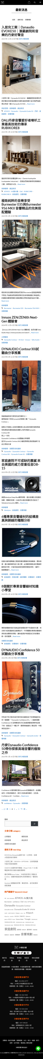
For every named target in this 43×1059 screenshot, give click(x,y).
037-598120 (24, 1023)
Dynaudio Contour (10, 340)
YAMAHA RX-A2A (9, 922)
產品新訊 (21, 108)
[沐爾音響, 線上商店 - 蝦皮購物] (25, 953)
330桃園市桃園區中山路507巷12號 (23, 997)
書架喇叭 (29, 929)
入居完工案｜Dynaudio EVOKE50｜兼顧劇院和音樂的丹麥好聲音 (20, 31)
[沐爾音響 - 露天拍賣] (28, 953)
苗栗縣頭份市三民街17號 (23, 1025)
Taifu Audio (35, 340)
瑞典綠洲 (6, 934)
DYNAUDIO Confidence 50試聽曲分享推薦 (21, 652)
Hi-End (21, 340)
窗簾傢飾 (12, 934)
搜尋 (6, 819)
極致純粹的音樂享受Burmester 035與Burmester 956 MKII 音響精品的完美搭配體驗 (21, 206)
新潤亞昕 (24, 929)
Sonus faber (20, 919)
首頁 (13, 19)
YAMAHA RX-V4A (19, 925)
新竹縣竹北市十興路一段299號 (23, 1011)
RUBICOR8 (28, 191)
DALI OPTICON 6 (29, 902)
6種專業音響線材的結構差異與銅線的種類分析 (20, 518)
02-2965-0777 (23, 981)
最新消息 (20, 19)
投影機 (19, 929)
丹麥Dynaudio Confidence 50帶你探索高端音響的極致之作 (21, 748)
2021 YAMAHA (10, 898)
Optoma (28, 916)
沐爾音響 (18, 1047)
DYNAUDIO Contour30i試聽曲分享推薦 (20, 351)
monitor (12, 916)
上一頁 (5, 809)
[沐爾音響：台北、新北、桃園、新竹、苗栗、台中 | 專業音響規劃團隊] (2, 2)
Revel (13, 919)
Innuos (27, 340)
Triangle (27, 919)
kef (24, 913)
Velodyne (7, 510)
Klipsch (29, 913)
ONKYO (22, 916)
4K (5, 898)
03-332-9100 (24, 995)
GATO (5, 913)
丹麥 (36, 111)
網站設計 (24, 1047)
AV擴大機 (14, 191)
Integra (18, 913)
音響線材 (31, 577)
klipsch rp (6, 916)
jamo (21, 913)
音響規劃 (11, 114)
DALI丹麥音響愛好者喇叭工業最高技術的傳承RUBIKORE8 (21, 124)
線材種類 (23, 577)
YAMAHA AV (34, 919)
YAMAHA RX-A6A (29, 922)
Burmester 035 (18, 308)
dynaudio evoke (32, 736)
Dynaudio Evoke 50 (26, 111)
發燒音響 (15, 577)
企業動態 (5, 337)
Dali (21, 191)
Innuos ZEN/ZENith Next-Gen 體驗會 (20, 319)
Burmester (7, 308)
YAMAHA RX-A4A (20, 922)
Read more (31, 104)
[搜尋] (34, 823)
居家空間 (5, 108)
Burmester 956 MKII (32, 308)
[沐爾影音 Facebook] (15, 953)
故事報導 (13, 108)
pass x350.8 (8, 919)
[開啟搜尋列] (35, 2)
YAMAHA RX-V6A (30, 925)
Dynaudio (14, 111)
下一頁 (23, 809)
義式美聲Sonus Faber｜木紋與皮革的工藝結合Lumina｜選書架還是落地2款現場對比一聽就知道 (21, 876)
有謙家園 (35, 929)
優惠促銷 (25, 836)
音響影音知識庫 (15, 448)
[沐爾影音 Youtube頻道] (18, 953)
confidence (8, 803)
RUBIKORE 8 (6, 194)
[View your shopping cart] (29, 3)
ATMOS (7, 111)
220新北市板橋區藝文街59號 (24, 983)
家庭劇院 (15, 194)
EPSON (32, 909)
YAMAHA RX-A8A (8, 925)
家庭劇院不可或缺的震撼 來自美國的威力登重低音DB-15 (21, 464)
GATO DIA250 (11, 913)
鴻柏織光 (35, 934)
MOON (16, 916)
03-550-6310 (24, 1009)
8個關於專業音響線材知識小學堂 (20, 588)
